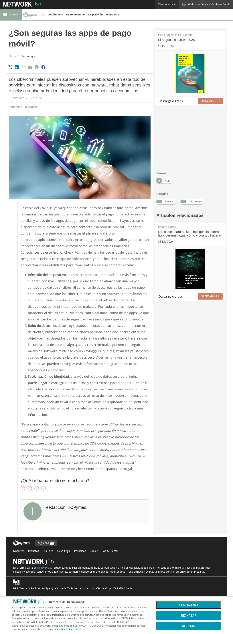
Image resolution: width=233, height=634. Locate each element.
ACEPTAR (188, 625)
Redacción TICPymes (23, 107)
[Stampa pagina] (37, 67)
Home (13, 56)
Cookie (94, 551)
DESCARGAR (210, 100)
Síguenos (44, 543)
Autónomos (55, 14)
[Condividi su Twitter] (10, 67)
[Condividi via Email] (30, 67)
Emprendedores (75, 14)
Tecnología (113, 14)
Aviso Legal (63, 551)
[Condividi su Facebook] (43, 67)
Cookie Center (110, 551)
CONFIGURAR (188, 604)
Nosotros (18, 551)
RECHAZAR (188, 615)
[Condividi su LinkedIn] (17, 67)
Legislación (95, 14)
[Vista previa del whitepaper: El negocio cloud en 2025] (190, 73)
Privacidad (80, 551)
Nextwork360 (44, 567)
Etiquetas (33, 551)
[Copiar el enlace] (23, 67)
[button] (11, 14)
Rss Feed (48, 551)
